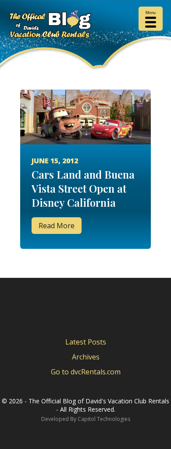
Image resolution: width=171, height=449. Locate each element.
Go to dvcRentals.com (86, 372)
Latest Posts (85, 342)
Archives (86, 357)
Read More (57, 225)
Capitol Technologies (104, 419)
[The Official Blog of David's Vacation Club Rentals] (85, 25)
